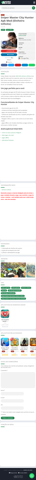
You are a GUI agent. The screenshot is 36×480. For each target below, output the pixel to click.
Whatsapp (31, 65)
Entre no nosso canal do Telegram (11, 132)
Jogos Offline (10, 30)
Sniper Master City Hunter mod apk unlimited (13, 298)
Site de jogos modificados (8, 293)
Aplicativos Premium (8, 140)
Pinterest (18, 65)
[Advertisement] (18, 161)
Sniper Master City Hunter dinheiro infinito (13, 296)
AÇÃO (10, 15)
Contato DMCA (23, 473)
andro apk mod (6, 288)
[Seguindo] (35, 269)
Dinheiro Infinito (6, 189)
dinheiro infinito (26, 76)
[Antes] (1, 269)
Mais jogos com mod (8, 135)
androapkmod (15, 288)
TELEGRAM (11, 54)
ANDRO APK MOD (27, 470)
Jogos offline (5, 138)
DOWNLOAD (11, 51)
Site (2, 405)
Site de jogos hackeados (15, 290)
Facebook (4, 65)
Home (6, 15)
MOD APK (18, 76)
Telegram (25, 65)
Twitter (11, 65)
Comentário (4, 370)
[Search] (33, 8)
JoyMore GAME (22, 35)
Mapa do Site (13, 473)
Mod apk (4, 290)
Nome (3, 390)
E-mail (3, 397)
